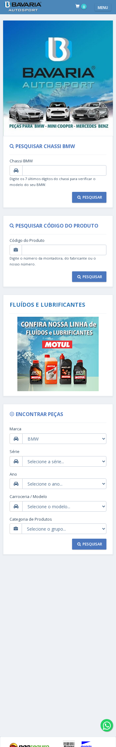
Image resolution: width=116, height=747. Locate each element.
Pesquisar (92, 197)
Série (14, 451)
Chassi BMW (21, 161)
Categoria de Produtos (31, 519)
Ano (13, 474)
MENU (103, 7)
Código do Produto (27, 240)
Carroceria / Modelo (28, 496)
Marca (15, 429)
